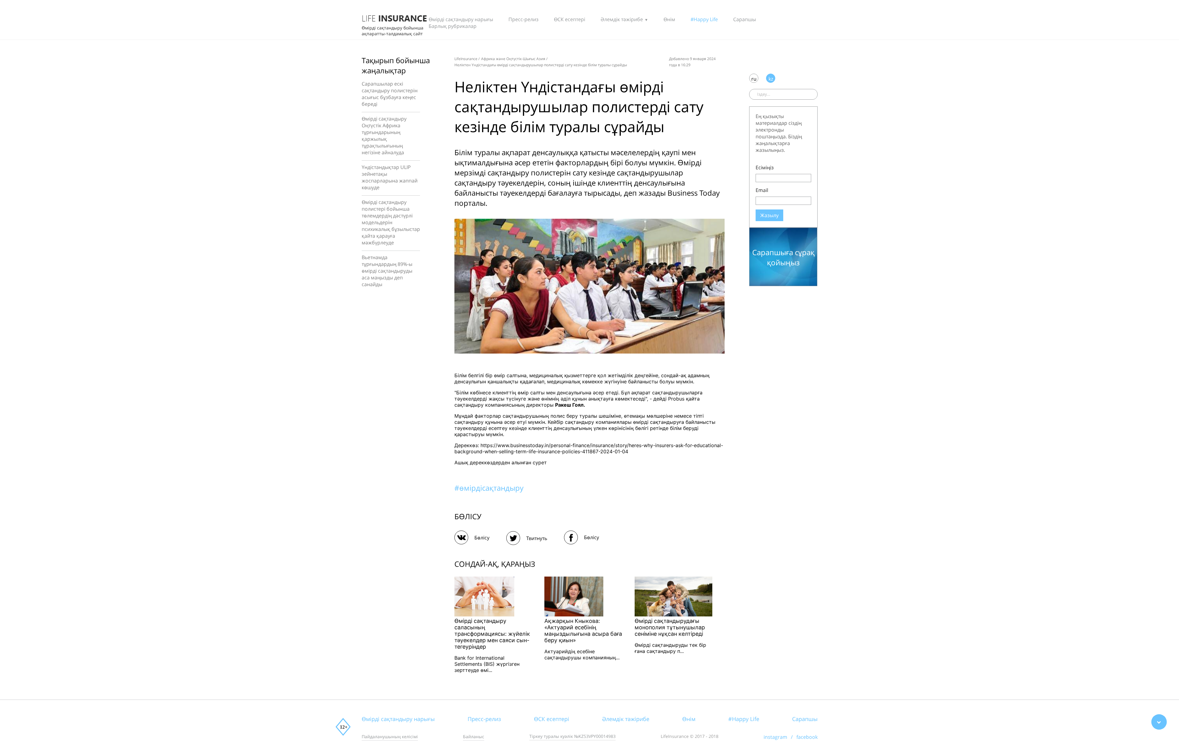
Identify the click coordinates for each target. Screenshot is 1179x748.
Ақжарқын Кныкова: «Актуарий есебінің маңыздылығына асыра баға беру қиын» (583, 630)
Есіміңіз (765, 167)
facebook (807, 737)
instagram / (780, 737)
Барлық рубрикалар (453, 26)
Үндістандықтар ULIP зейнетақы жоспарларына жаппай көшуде (390, 177)
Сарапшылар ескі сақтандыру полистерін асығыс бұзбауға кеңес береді (390, 93)
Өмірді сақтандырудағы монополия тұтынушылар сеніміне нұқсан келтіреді (670, 627)
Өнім (669, 19)
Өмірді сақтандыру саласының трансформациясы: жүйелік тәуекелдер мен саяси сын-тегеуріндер (492, 634)
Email (762, 190)
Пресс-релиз (523, 19)
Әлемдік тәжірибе (622, 19)
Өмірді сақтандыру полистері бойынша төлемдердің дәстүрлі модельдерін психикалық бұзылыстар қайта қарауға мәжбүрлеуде (391, 222)
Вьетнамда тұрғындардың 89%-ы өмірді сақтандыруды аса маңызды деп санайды (387, 271)
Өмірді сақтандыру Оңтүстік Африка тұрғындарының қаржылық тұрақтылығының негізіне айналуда (384, 135)
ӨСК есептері (569, 19)
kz (770, 78)
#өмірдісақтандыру (488, 488)
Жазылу (769, 215)
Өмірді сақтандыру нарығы (461, 19)
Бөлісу (481, 537)
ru (754, 78)
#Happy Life (704, 19)
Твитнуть (536, 538)
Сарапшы (744, 19)
